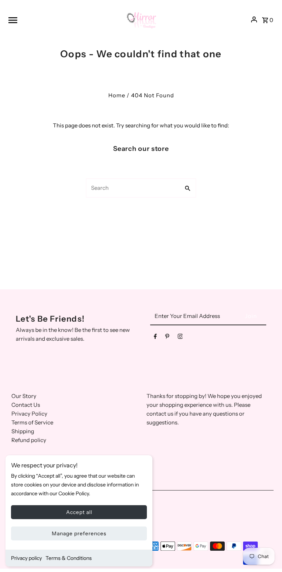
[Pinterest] (167, 337)
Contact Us (25, 404)
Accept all (79, 512)
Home (116, 95)
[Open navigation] (63, 20)
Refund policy (28, 440)
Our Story (23, 395)
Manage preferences (79, 533)
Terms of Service (32, 422)
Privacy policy (26, 558)
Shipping (22, 431)
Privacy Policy (29, 413)
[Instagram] (180, 337)
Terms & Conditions (69, 558)
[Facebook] (155, 337)
